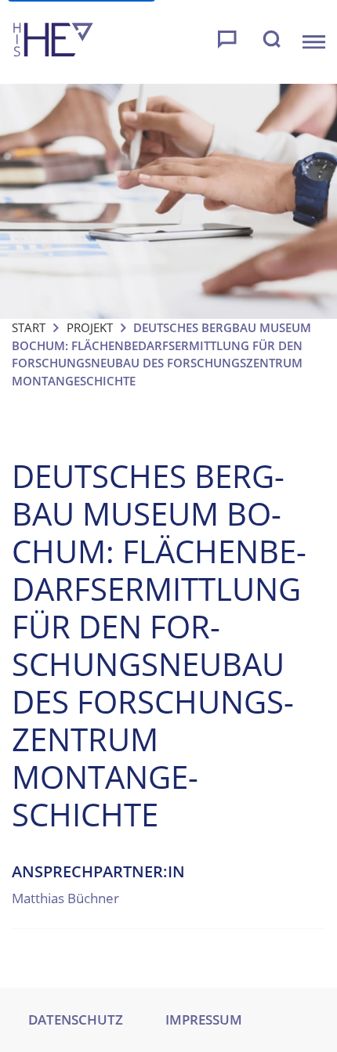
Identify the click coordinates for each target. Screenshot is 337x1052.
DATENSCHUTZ (75, 1019)
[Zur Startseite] (53, 42)
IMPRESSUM (203, 1019)
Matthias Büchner (65, 898)
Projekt (90, 327)
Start (28, 327)
